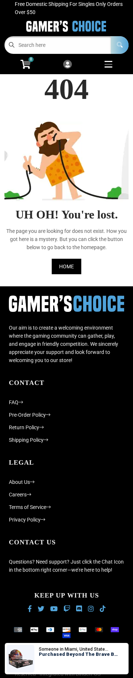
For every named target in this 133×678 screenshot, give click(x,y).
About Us (19, 482)
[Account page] (67, 65)
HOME (66, 266)
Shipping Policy (26, 440)
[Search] (120, 45)
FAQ (13, 402)
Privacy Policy (25, 520)
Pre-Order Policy (27, 415)
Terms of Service (27, 507)
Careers (18, 495)
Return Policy (24, 427)
